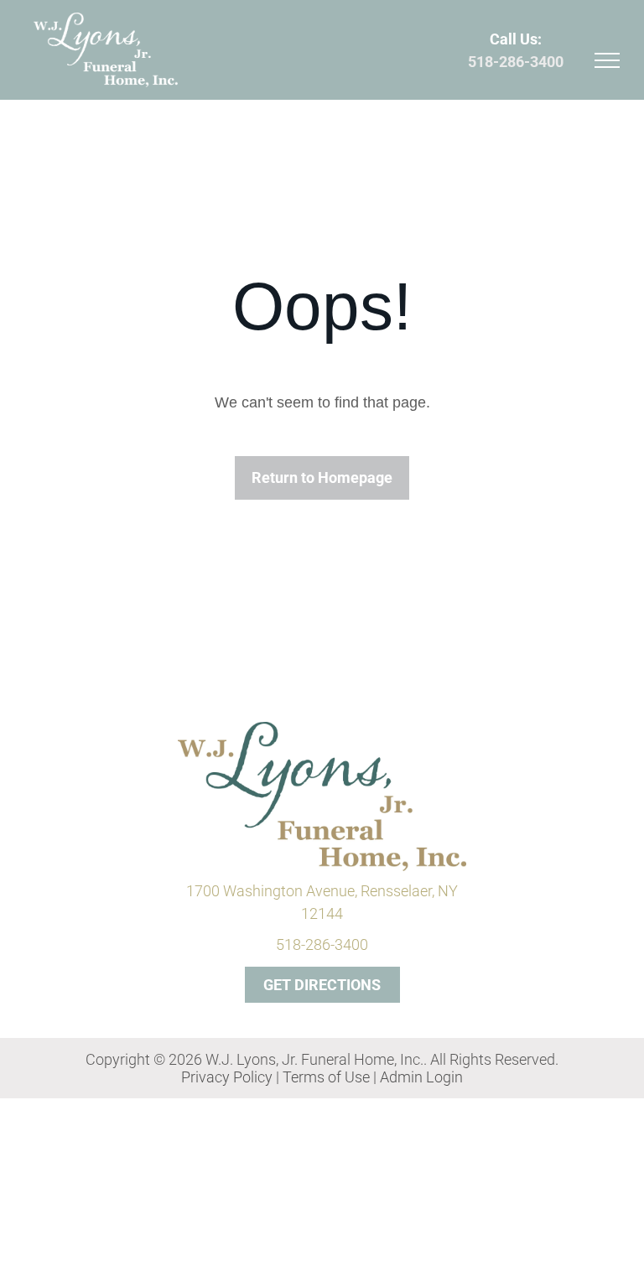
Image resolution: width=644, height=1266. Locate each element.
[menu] (607, 60)
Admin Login (421, 1077)
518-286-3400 (516, 61)
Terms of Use (326, 1077)
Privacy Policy (227, 1077)
